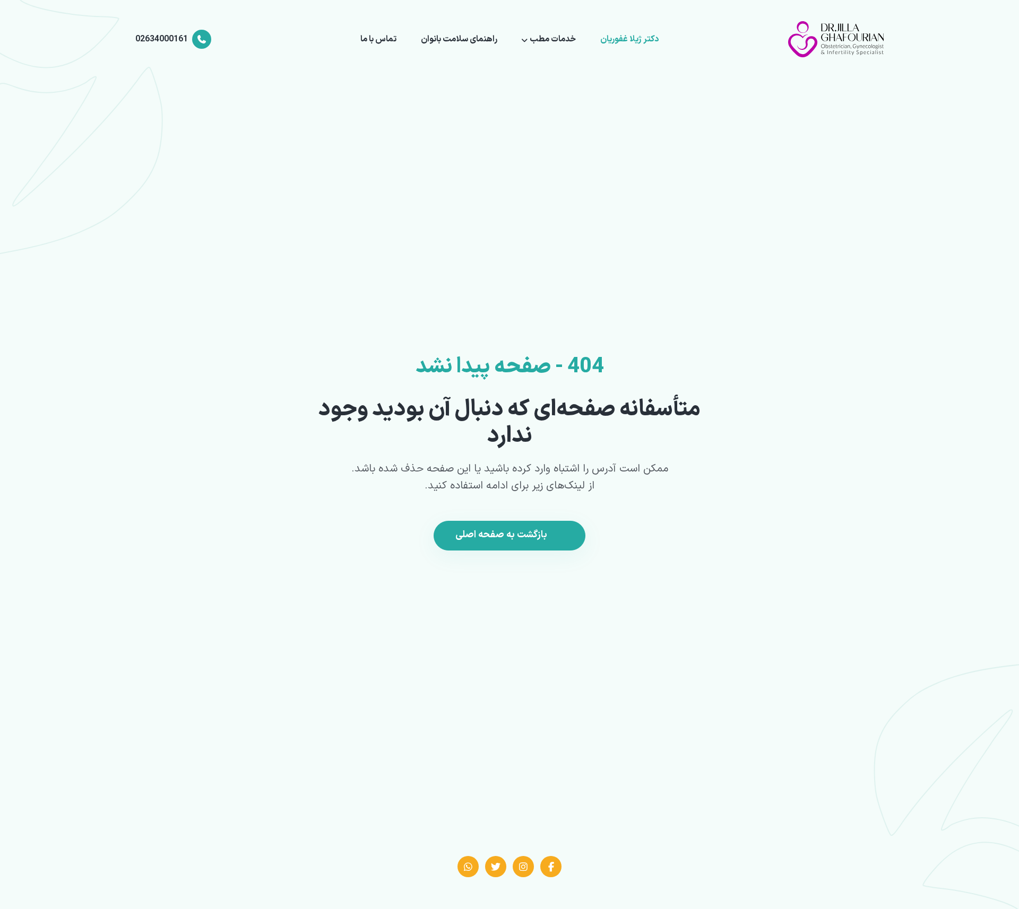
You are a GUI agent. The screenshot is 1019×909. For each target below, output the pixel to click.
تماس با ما (378, 39)
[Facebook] (551, 866)
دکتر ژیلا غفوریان (629, 39)
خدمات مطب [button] (553, 39)
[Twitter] (495, 866)
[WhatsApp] (468, 866)
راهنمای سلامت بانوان (459, 39)
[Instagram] (523, 866)
